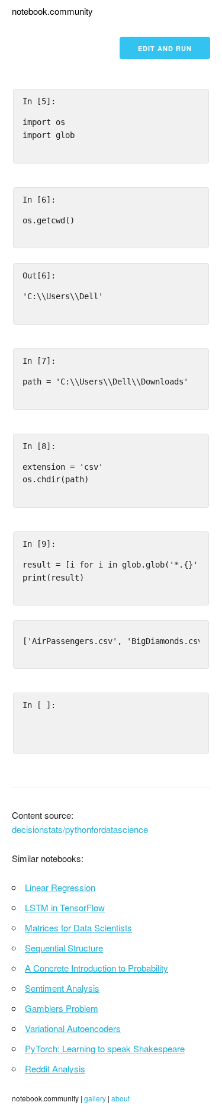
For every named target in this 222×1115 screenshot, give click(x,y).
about (120, 1098)
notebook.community (52, 11)
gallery (95, 1098)
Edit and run (165, 48)
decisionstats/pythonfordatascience (80, 829)
